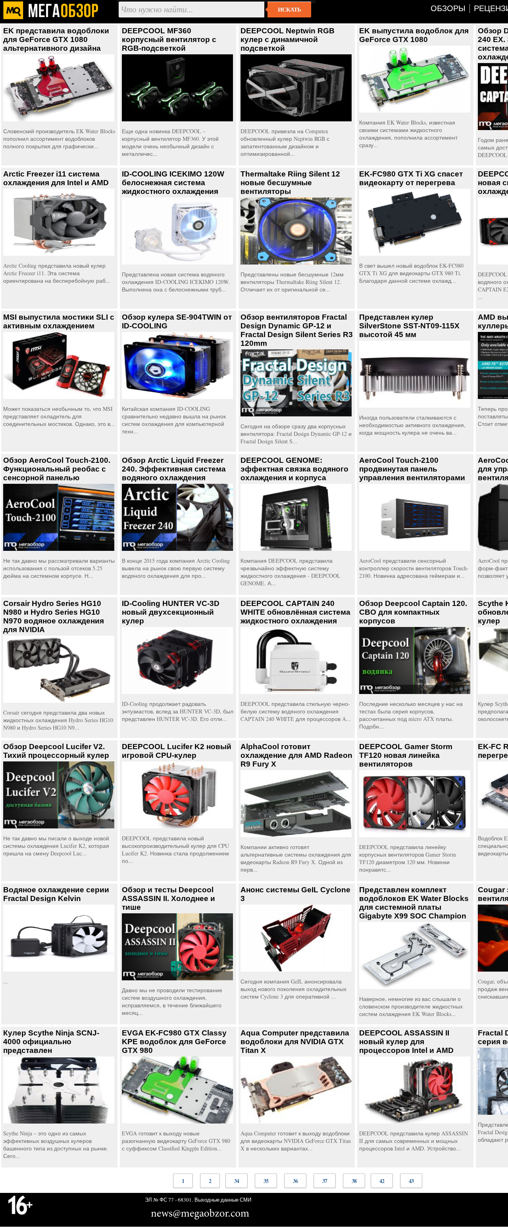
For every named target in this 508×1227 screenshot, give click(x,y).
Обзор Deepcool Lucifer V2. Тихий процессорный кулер (56, 750)
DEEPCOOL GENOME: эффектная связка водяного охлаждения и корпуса (294, 469)
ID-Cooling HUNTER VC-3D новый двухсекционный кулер (170, 612)
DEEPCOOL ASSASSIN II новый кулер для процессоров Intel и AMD (406, 1041)
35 (266, 1181)
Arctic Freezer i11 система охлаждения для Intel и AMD (56, 178)
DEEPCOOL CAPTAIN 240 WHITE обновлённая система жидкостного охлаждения (295, 612)
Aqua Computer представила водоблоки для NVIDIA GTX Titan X (295, 1041)
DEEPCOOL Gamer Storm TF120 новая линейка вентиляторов (405, 755)
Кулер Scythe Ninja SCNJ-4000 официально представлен (51, 1041)
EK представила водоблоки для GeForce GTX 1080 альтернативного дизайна (56, 39)
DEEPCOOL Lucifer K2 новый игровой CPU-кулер (176, 750)
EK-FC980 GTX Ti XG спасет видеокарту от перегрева (411, 178)
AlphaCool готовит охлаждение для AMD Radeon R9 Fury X (296, 755)
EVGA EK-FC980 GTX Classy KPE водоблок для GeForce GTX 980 (174, 1041)
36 (295, 1181)
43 (411, 1181)
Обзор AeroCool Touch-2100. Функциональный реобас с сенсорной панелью (56, 469)
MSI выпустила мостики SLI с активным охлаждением (58, 321)
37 (324, 1181)
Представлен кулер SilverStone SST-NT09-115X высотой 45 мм (409, 326)
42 (381, 1181)
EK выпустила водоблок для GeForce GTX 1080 (414, 35)
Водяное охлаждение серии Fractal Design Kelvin (56, 894)
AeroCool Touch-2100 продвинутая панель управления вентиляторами (412, 469)
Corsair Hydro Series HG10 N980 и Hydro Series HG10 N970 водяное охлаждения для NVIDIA (53, 616)
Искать (289, 9)
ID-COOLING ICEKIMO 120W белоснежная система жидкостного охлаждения (173, 183)
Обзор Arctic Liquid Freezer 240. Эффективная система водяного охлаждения (174, 469)
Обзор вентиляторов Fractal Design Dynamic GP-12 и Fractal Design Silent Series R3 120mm (297, 330)
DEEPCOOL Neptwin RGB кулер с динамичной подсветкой (288, 39)
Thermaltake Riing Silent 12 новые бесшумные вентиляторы (290, 183)
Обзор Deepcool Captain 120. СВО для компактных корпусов (413, 612)
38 (354, 1181)
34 (236, 1181)
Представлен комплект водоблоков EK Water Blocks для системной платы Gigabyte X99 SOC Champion (414, 903)
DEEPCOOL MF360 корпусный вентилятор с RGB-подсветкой (169, 39)
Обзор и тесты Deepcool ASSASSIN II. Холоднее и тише (168, 898)
